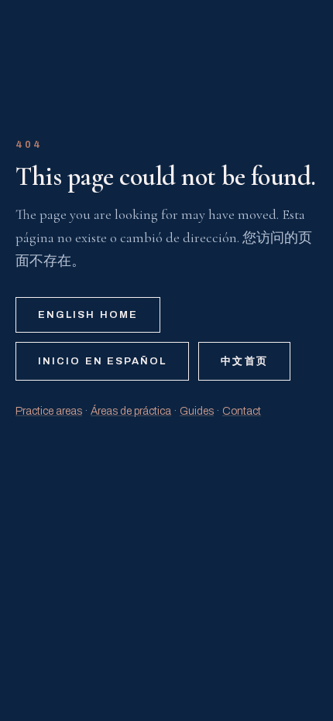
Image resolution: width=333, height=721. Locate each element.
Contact (241, 411)
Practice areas (48, 411)
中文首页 (244, 361)
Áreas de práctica (131, 411)
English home (88, 314)
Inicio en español (102, 361)
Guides (197, 411)
